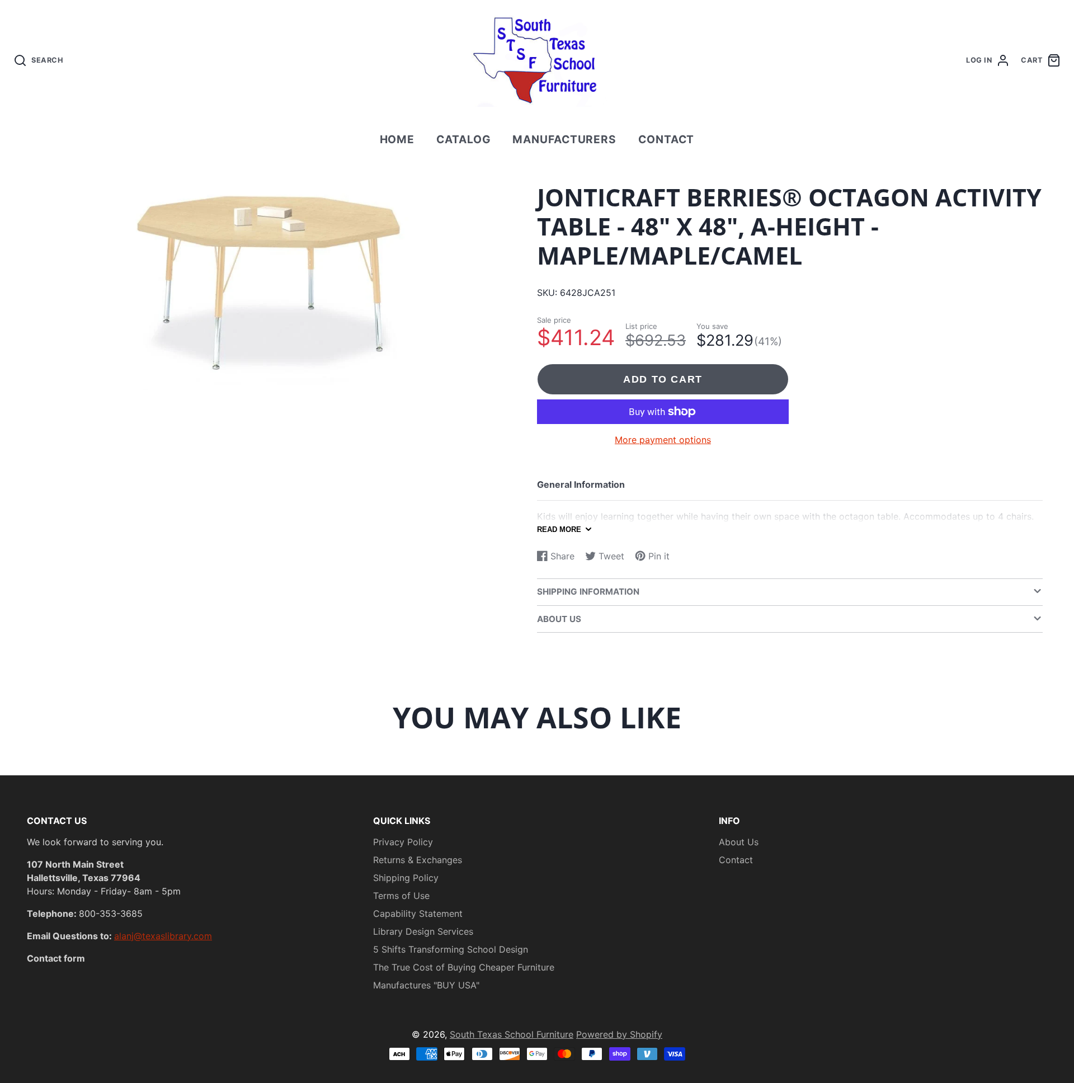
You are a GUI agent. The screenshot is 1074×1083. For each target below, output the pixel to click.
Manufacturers (564, 139)
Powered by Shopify (619, 1034)
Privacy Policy (403, 841)
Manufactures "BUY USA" (426, 985)
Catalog (463, 139)
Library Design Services (423, 931)
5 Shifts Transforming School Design (450, 949)
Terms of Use (401, 895)
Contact (666, 139)
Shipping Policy (406, 877)
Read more (559, 529)
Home (397, 139)
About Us (739, 841)
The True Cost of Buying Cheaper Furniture (463, 967)
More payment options (663, 439)
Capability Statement (418, 913)
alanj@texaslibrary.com (163, 935)
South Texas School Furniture (511, 1034)
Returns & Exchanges (417, 859)
